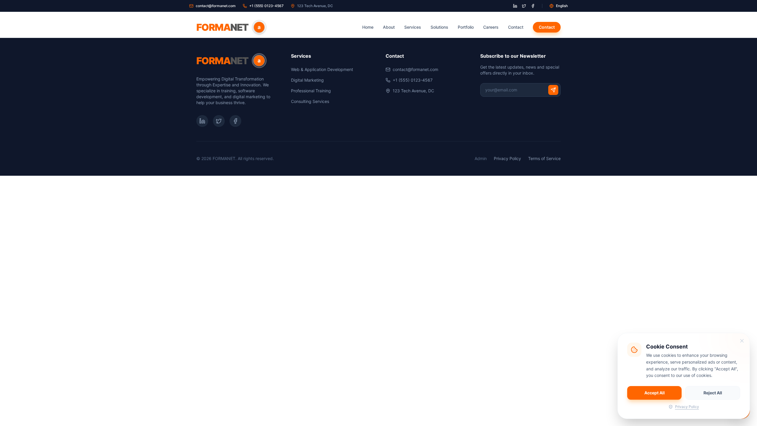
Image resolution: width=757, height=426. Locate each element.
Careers (491, 27)
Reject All (712, 392)
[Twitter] (219, 121)
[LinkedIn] (202, 121)
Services (412, 27)
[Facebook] (235, 121)
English (562, 6)
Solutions (439, 27)
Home (367, 27)
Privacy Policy (507, 158)
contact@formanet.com (216, 6)
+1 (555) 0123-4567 (266, 6)
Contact (515, 27)
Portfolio (466, 27)
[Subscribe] (553, 90)
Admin (481, 158)
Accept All (654, 392)
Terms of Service (544, 158)
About (389, 27)
